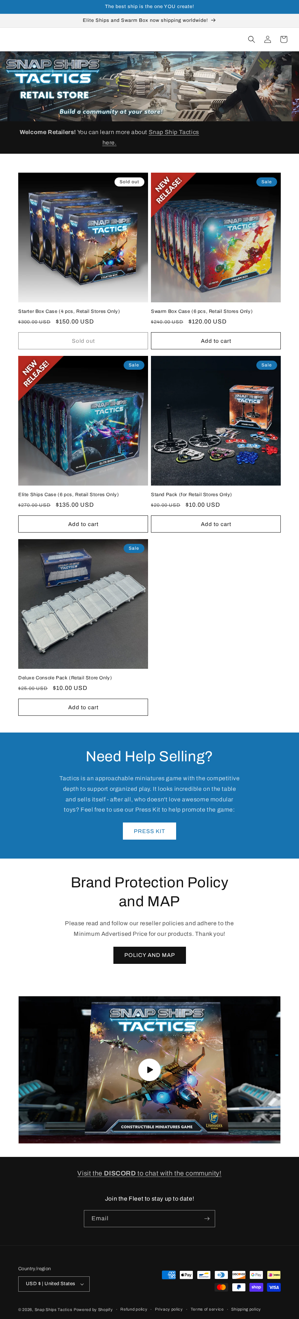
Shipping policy (246, 1309)
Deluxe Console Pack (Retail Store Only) (65, 677)
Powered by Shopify (93, 1309)
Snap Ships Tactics (54, 1309)
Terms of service (207, 1309)
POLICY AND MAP (149, 955)
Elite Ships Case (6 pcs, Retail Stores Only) (68, 494)
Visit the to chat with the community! (149, 1173)
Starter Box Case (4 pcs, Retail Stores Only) (69, 311)
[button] (252, 39)
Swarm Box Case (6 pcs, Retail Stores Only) (202, 311)
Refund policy (133, 1309)
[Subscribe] (207, 1218)
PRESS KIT (149, 831)
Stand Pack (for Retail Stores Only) (191, 494)
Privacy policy (169, 1309)
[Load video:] (149, 1069)
